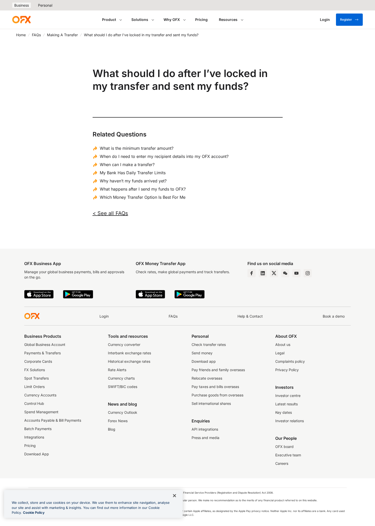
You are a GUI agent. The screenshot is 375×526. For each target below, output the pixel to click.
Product (109, 19)
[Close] (174, 495)
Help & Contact (250, 316)
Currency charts (121, 378)
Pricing (201, 19)
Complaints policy (290, 361)
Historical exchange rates (129, 361)
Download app (204, 361)
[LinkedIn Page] (263, 273)
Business (21, 5)
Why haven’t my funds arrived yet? (133, 180)
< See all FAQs (110, 213)
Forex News (118, 421)
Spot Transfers (36, 378)
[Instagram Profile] (308, 273)
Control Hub (34, 403)
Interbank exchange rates (129, 353)
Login (104, 316)
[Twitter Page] (274, 273)
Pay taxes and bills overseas (215, 386)
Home (21, 35)
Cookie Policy (34, 512)
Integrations (34, 437)
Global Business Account (44, 344)
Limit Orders (34, 386)
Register (346, 19)
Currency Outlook (122, 412)
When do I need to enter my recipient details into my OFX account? (164, 156)
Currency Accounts (40, 395)
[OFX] (21, 19)
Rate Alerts (117, 370)
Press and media (205, 437)
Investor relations (289, 421)
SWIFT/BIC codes (122, 386)
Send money (202, 353)
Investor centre (288, 395)
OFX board (284, 446)
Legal (279, 353)
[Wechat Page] (285, 273)
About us (282, 344)
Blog (111, 429)
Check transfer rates (209, 344)
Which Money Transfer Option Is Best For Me (142, 197)
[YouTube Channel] (296, 273)
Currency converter (124, 344)
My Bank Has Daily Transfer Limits (133, 172)
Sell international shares (211, 403)
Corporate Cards (38, 361)
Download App (36, 454)
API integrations (205, 429)
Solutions (139, 19)
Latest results (286, 404)
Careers (281, 463)
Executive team (288, 455)
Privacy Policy (287, 370)
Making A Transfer (62, 35)
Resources (228, 19)
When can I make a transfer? (127, 164)
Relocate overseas (207, 378)
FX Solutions (34, 370)
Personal (45, 5)
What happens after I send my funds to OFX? (143, 189)
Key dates (283, 412)
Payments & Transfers (42, 353)
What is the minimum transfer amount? (136, 148)
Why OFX (172, 19)
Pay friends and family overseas (218, 370)
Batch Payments (38, 429)
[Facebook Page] (251, 273)
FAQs (36, 35)
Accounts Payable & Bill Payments (52, 420)
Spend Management (41, 412)
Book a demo (334, 316)
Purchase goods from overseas (217, 395)
